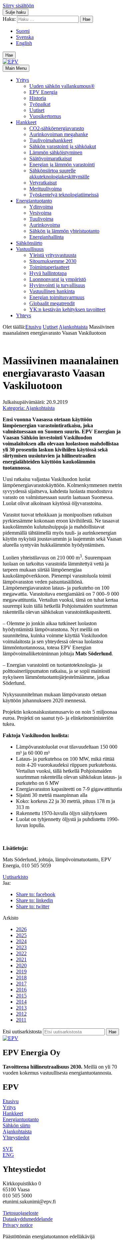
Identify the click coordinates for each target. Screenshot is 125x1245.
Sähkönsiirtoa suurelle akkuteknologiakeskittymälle (59, 173)
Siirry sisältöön (18, 5)
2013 (21, 1008)
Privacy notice (18, 1225)
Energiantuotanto (34, 201)
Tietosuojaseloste (20, 1213)
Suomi (23, 31)
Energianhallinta (46, 237)
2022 (21, 953)
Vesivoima (40, 213)
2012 (21, 1014)
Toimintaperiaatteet (49, 267)
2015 (21, 995)
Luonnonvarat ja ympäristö (57, 279)
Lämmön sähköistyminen (55, 152)
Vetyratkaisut (43, 182)
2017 (21, 983)
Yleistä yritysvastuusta (52, 255)
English (24, 43)
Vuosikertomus (45, 116)
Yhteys (23, 315)
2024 (21, 941)
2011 (21, 1020)
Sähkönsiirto (29, 243)
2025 (21, 935)
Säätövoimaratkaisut (50, 158)
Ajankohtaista (73, 327)
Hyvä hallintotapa (48, 273)
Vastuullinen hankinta (52, 291)
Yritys (22, 80)
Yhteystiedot (16, 1137)
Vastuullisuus (30, 249)
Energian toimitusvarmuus (56, 297)
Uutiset (36, 110)
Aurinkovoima (44, 225)
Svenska (25, 37)
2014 (21, 1002)
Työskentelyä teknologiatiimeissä (64, 195)
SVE (8, 1149)
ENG (8, 1155)
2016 (21, 989)
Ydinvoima (41, 207)
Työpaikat (39, 104)
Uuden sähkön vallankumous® (62, 86)
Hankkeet (26, 122)
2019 (21, 971)
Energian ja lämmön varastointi (62, 164)
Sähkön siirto (16, 1125)
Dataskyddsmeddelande (28, 1219)
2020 (21, 965)
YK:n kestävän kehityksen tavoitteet (67, 309)
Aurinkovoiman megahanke (58, 134)
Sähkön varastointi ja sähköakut (62, 146)
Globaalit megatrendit (52, 303)
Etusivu (33, 327)
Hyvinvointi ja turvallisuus (57, 285)
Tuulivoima (41, 219)
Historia (37, 98)
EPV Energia (43, 92)
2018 (21, 977)
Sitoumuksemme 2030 (52, 261)
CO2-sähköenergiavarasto (56, 128)
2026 (21, 929)
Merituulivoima (45, 189)
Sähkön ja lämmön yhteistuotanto (64, 231)
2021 (21, 959)
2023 (21, 947)
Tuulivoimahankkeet (50, 140)
